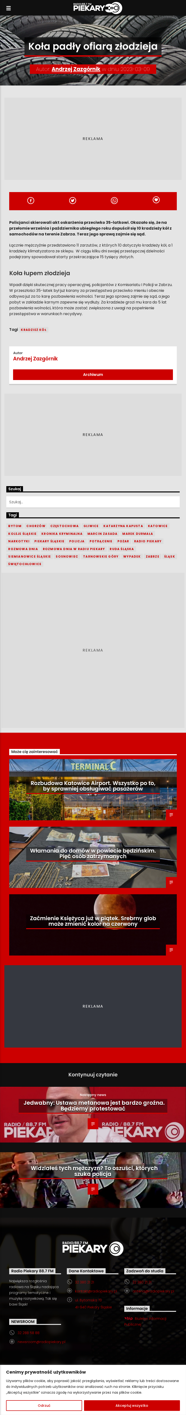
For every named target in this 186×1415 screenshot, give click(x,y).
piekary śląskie (49, 541)
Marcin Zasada (102, 534)
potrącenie (101, 541)
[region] (93, 1390)
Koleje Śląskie (22, 534)
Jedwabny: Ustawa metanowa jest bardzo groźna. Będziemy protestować (94, 1105)
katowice (158, 526)
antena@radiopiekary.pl (153, 1291)
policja (77, 541)
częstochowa (64, 526)
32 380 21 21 (84, 1282)
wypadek (132, 556)
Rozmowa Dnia (23, 549)
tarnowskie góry (100, 556)
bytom (15, 526)
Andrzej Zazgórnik (76, 69)
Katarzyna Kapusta (123, 526)
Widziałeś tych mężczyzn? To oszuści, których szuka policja (94, 1171)
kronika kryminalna (62, 534)
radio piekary (148, 541)
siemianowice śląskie (29, 556)
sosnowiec (67, 556)
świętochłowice (24, 564)
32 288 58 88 (28, 1332)
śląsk (169, 556)
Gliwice (91, 526)
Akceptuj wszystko (132, 1405)
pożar (123, 541)
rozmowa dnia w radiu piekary (74, 549)
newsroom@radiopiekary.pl (41, 1341)
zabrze (152, 556)
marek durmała (137, 534)
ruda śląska (122, 549)
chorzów (35, 526)
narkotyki (19, 541)
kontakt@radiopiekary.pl (96, 1291)
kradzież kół (33, 330)
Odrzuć (44, 1405)
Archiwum (93, 374)
